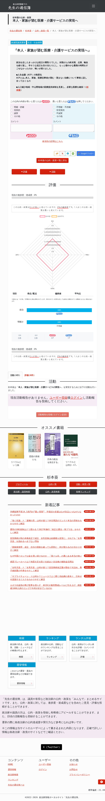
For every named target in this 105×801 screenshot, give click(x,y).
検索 (21, 657)
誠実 (16, 113)
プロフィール (22, 484)
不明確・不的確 (63, 107)
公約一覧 (52, 484)
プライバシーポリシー (79, 774)
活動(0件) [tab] (15, 375)
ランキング (52, 657)
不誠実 (59, 113)
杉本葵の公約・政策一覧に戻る (52, 160)
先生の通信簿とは (16, 785)
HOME (10, 764)
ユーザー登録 (58, 397)
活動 (53, 171)
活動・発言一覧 (83, 484)
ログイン (76, 397)
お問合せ (73, 769)
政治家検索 (13, 774)
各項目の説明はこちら (52, 141)
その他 (17, 116)
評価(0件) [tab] (30, 375)
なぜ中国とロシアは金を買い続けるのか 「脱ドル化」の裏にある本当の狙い (46, 556)
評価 (25, 171)
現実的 (17, 110)
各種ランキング (83, 491)
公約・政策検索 (52, 491)
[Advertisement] (52, 616)
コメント (15, 121)
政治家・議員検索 (22, 491)
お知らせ (73, 764)
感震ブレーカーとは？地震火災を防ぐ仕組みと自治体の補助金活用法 (42, 562)
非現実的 (60, 110)
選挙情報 (21, 683)
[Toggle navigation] (93, 6)
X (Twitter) (51, 747)
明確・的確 (19, 107)
